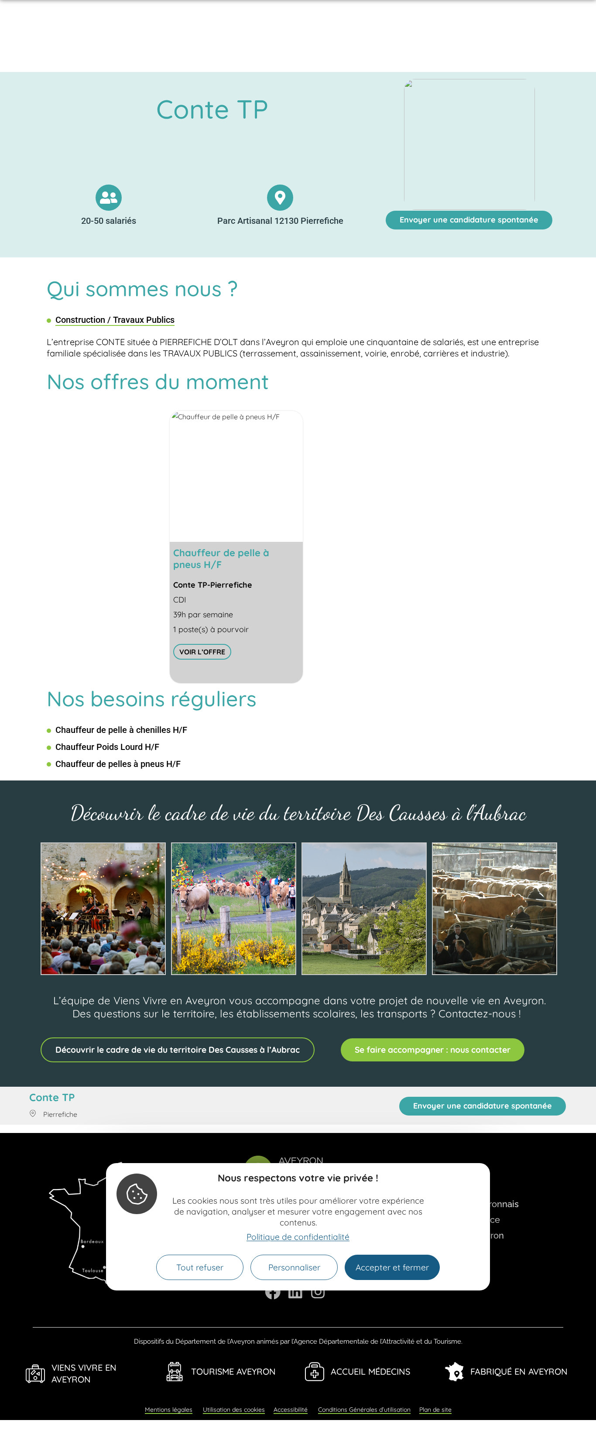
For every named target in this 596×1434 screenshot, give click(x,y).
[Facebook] (273, 1292)
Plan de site (435, 1409)
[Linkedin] (295, 1292)
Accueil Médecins (370, 1371)
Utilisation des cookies (234, 1409)
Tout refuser (199, 1267)
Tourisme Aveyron (233, 1371)
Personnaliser (294, 1267)
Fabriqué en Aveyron (519, 1371)
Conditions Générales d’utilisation (364, 1409)
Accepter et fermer (392, 1267)
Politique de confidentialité (298, 1237)
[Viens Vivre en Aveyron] (35, 1373)
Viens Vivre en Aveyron (83, 1373)
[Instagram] (318, 1292)
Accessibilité (291, 1409)
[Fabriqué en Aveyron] (454, 1371)
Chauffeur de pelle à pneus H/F (221, 559)
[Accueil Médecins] (314, 1371)
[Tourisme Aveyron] (175, 1371)
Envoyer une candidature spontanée (469, 220)
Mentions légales (168, 1409)
